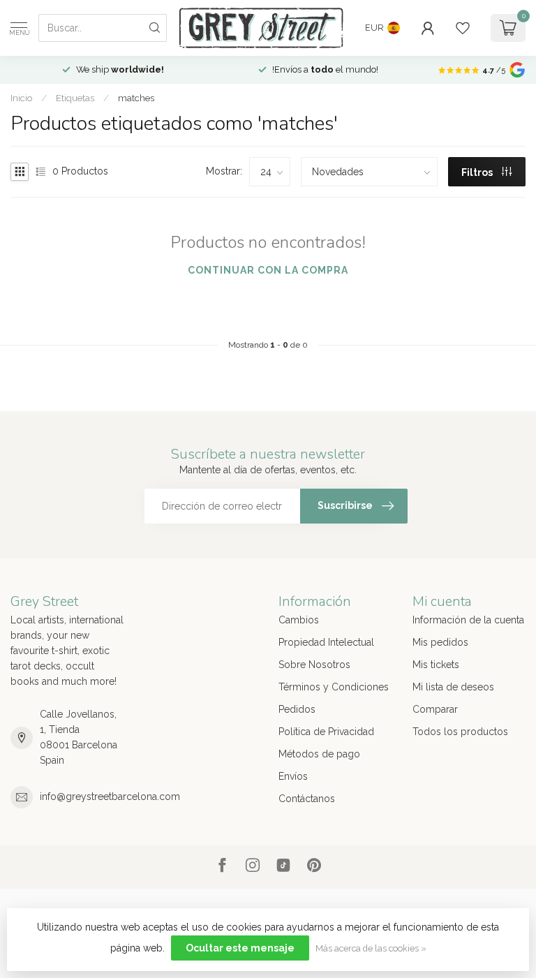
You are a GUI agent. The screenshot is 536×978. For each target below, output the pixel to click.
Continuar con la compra (268, 270)
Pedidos (296, 709)
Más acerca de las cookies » (370, 948)
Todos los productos (460, 731)
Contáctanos (306, 798)
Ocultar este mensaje (240, 948)
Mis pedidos (440, 642)
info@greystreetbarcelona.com (110, 796)
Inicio (21, 97)
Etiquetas (75, 97)
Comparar (435, 709)
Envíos (293, 776)
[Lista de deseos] (463, 28)
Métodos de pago (319, 754)
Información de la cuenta (468, 619)
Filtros (478, 172)
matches (136, 97)
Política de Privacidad (326, 731)
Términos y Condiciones (333, 686)
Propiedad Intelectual (326, 642)
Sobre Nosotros (314, 664)
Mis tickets (435, 664)
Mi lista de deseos (453, 686)
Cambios (298, 619)
